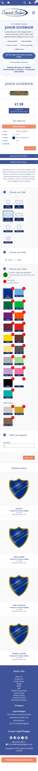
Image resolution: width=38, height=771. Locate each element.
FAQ (19, 688)
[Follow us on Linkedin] (11, 737)
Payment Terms (19, 698)
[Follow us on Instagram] (18, 737)
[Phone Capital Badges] (3, 3)
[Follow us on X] (22, 737)
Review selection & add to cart (19, 760)
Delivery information (23, 162)
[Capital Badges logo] (14, 13)
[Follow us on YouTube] (26, 737)
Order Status (19, 681)
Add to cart (29, 457)
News (19, 686)
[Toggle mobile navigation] (33, 13)
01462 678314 (20, 742)
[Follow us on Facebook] (15, 737)
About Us (19, 677)
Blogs (19, 684)
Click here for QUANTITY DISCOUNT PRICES (19, 111)
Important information (23, 156)
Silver (19, 260)
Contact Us (19, 679)
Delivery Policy (19, 695)
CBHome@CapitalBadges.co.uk (20, 744)
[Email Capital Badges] (9, 3)
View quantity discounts (19, 62)
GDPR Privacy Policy (19, 691)
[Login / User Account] (29, 3)
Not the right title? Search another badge (19, 56)
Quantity (6, 442)
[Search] (24, 3)
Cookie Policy (19, 693)
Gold (10, 260)
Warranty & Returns (19, 700)
